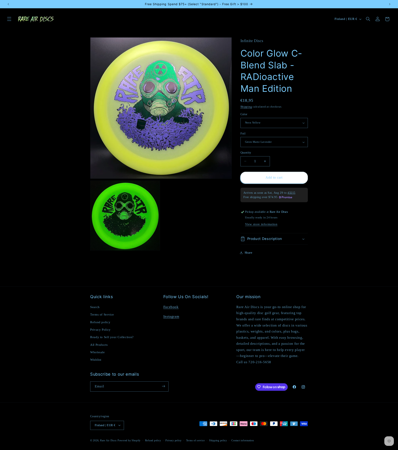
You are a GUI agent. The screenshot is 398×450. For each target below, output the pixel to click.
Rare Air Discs (108, 440)
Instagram (171, 316)
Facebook (171, 307)
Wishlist (95, 359)
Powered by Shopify (129, 440)
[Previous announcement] (8, 4)
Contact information (242, 440)
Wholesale (97, 352)
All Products (99, 344)
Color (244, 114)
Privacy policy (173, 440)
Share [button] (248, 252)
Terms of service (195, 440)
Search (95, 306)
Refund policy (100, 322)
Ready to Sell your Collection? (112, 337)
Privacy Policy (100, 329)
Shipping (246, 106)
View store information (261, 224)
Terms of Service (102, 314)
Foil (243, 133)
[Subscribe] (163, 386)
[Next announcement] (389, 4)
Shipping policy (218, 440)
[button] (9, 19)
